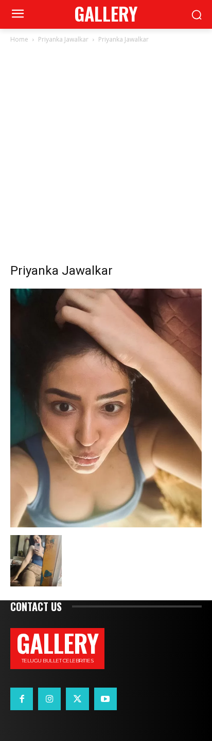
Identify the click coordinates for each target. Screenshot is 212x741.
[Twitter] (77, 699)
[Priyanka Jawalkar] (106, 524)
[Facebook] (21, 699)
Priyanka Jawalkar (63, 39)
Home (19, 39)
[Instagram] (49, 699)
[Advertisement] (106, 156)
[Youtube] (105, 699)
